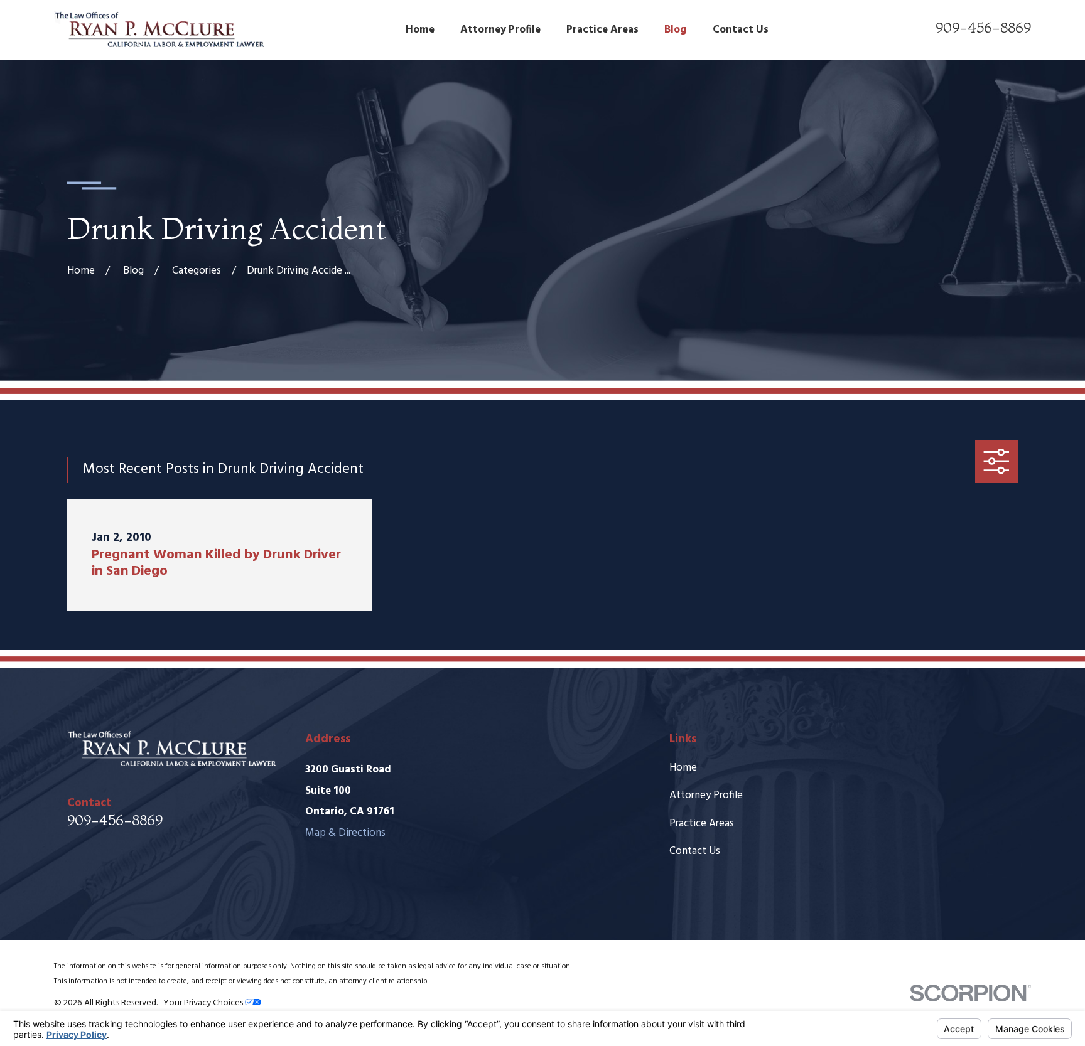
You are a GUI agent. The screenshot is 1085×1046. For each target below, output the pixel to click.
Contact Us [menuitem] (741, 29)
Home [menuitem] (420, 29)
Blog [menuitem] (675, 29)
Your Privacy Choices (204, 1003)
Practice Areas (701, 823)
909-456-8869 (983, 27)
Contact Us (694, 851)
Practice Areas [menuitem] (602, 29)
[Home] (159, 29)
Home (683, 767)
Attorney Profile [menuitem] (500, 29)
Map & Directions (345, 833)
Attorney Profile (706, 795)
